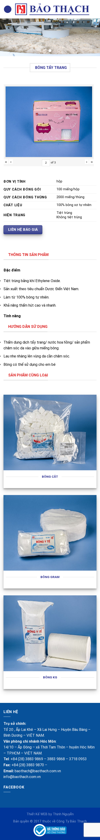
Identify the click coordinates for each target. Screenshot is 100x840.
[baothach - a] (52, 9)
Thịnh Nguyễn (63, 814)
